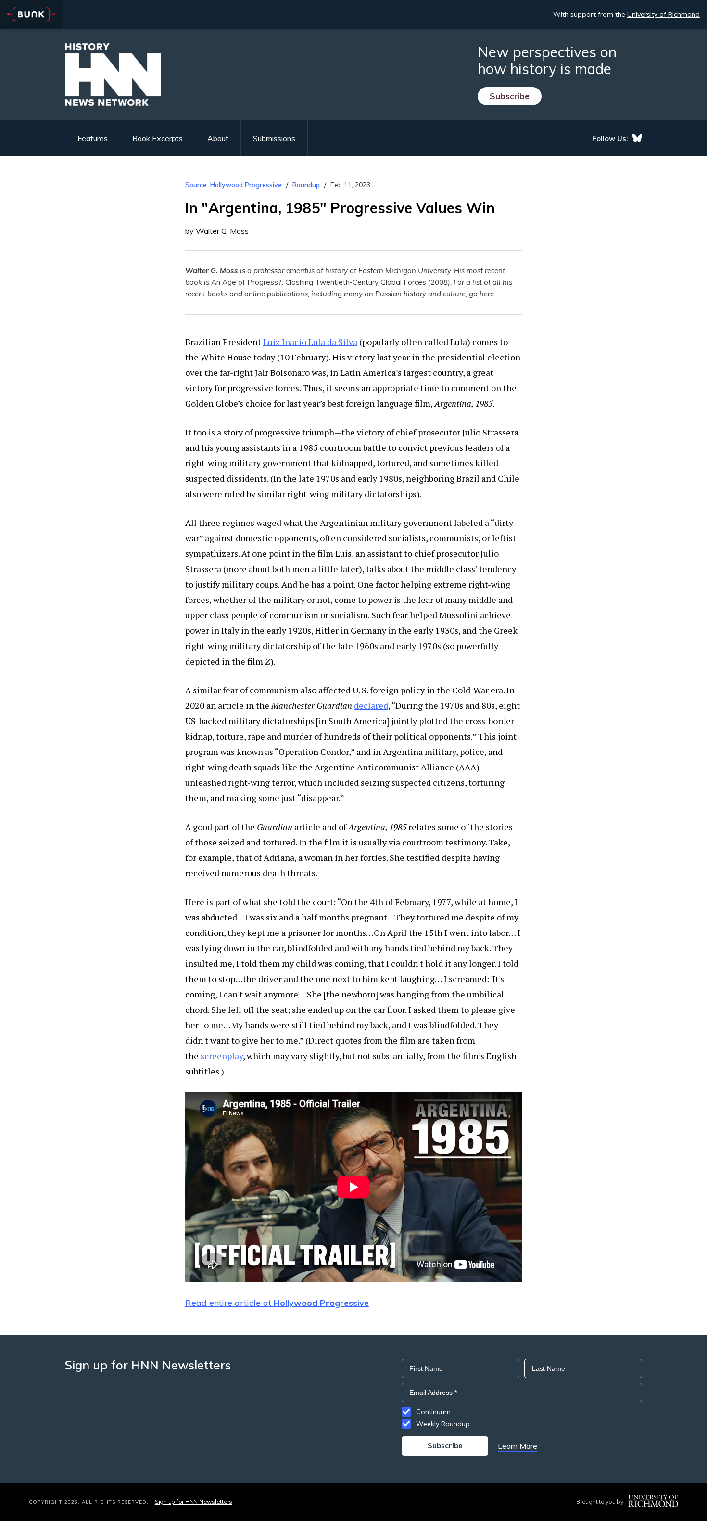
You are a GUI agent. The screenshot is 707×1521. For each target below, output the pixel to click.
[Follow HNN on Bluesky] (637, 138)
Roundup (306, 184)
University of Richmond (663, 14)
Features (92, 138)
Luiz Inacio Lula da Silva (310, 341)
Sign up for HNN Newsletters (193, 1501)
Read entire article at (277, 1302)
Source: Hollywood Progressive (233, 184)
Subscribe (510, 96)
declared (371, 705)
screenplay (222, 1055)
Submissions (274, 138)
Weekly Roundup (443, 1423)
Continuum (433, 1411)
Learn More (517, 1446)
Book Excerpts (157, 138)
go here (481, 293)
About (217, 138)
